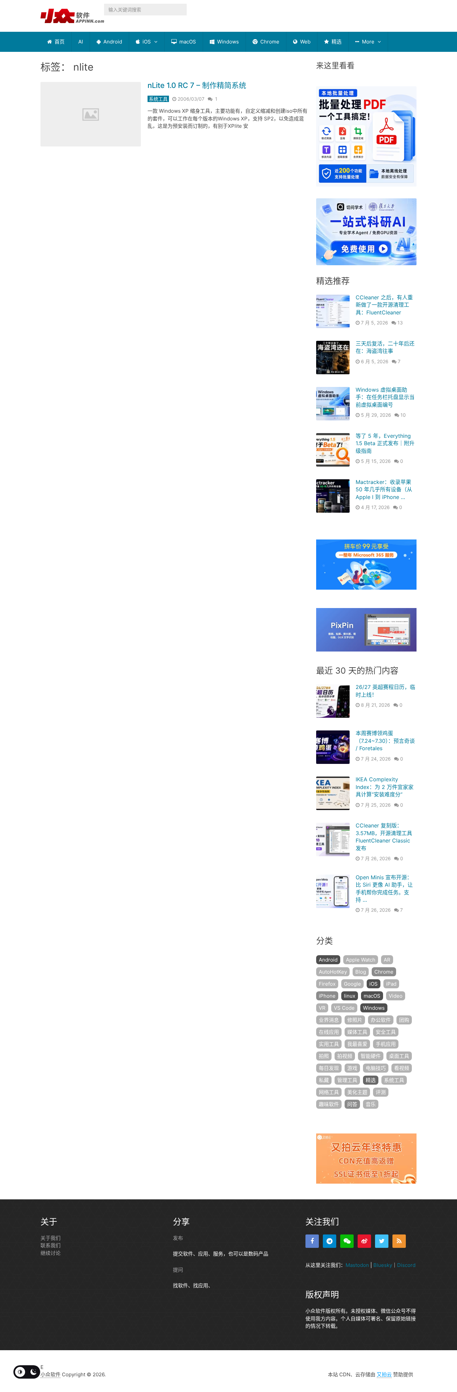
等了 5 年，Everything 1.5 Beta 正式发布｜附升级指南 (385, 443)
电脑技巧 (376, 1068)
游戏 (352, 1068)
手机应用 (386, 1044)
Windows (227, 41)
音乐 (371, 1104)
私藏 (324, 1080)
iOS (146, 41)
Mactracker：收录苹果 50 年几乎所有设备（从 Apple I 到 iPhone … (384, 489)
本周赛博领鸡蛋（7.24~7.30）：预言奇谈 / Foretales (385, 741)
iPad (391, 984)
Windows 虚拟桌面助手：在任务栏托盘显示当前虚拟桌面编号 (385, 397)
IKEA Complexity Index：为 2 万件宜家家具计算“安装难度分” (385, 787)
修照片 (354, 1020)
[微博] (364, 1241)
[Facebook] (312, 1241)
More (367, 41)
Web (304, 41)
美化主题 (357, 1092)
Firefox (327, 984)
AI (80, 41)
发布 (178, 1238)
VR (322, 1008)
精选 (336, 41)
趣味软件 (329, 1104)
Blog (360, 972)
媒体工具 (357, 1032)
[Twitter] (381, 1241)
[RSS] (399, 1241)
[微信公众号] (347, 1241)
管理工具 (347, 1080)
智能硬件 (371, 1056)
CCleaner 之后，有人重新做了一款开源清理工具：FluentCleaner (384, 305)
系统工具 (158, 99)
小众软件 (50, 1374)
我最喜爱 (357, 1044)
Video (395, 996)
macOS (187, 41)
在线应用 (329, 1032)
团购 (404, 1020)
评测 (381, 1092)
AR (387, 960)
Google (352, 984)
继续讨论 (50, 1253)
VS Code (344, 1008)
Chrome (269, 41)
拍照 (324, 1056)
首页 (59, 41)
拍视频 (344, 1056)
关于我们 (50, 1238)
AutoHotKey (333, 972)
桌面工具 (399, 1056)
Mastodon (357, 1265)
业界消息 (329, 1020)
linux (349, 996)
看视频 (401, 1068)
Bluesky (382, 1265)
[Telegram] (329, 1241)
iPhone (327, 996)
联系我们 (50, 1245)
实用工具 (329, 1044)
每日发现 (329, 1068)
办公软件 (381, 1020)
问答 (352, 1104)
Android (112, 41)
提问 (178, 1270)
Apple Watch (360, 960)
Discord (406, 1265)
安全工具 (386, 1032)
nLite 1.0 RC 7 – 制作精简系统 (197, 85)
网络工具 (329, 1092)
